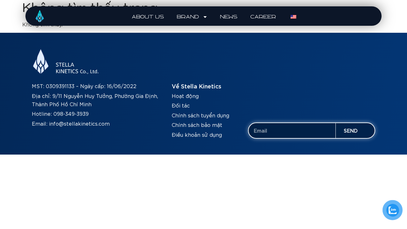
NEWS (229, 17)
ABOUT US (148, 17)
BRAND (188, 17)
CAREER (263, 17)
